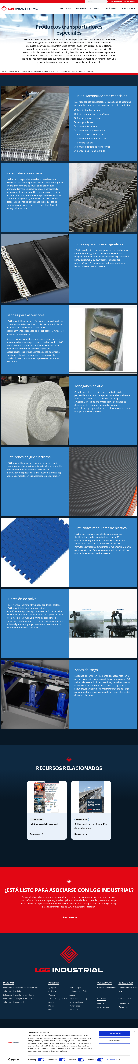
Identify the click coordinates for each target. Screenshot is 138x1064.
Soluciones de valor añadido (14, 1002)
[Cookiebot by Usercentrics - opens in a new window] (14, 1059)
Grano (51, 1002)
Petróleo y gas (75, 987)
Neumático (74, 1009)
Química (51, 995)
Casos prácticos (103, 1007)
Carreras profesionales (124, 2)
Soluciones (65, 8)
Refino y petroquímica (78, 991)
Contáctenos (110, 8)
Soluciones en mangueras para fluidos (18, 998)
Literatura (101, 1003)
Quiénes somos (128, 8)
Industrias (81, 8)
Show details (112, 1060)
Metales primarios (77, 1002)
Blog (120, 991)
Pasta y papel (75, 1006)
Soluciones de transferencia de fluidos (18, 995)
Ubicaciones (123, 1007)
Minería (51, 1006)
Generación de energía (79, 998)
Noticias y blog (125, 983)
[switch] (62, 1059)
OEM (50, 1009)
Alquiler (73, 995)
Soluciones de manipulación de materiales (20, 987)
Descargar (35, 834)
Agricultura (52, 991)
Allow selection (114, 1040)
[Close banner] (134, 1031)
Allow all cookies (114, 1033)
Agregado (52, 987)
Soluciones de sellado (12, 991)
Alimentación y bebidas (57, 998)
